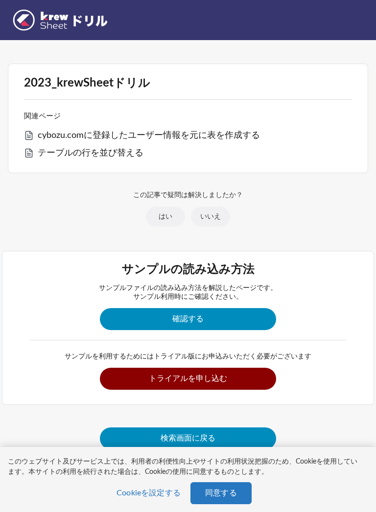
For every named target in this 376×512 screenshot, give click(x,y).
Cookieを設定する (149, 493)
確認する (188, 319)
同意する (221, 493)
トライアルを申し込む (188, 378)
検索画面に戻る (188, 438)
